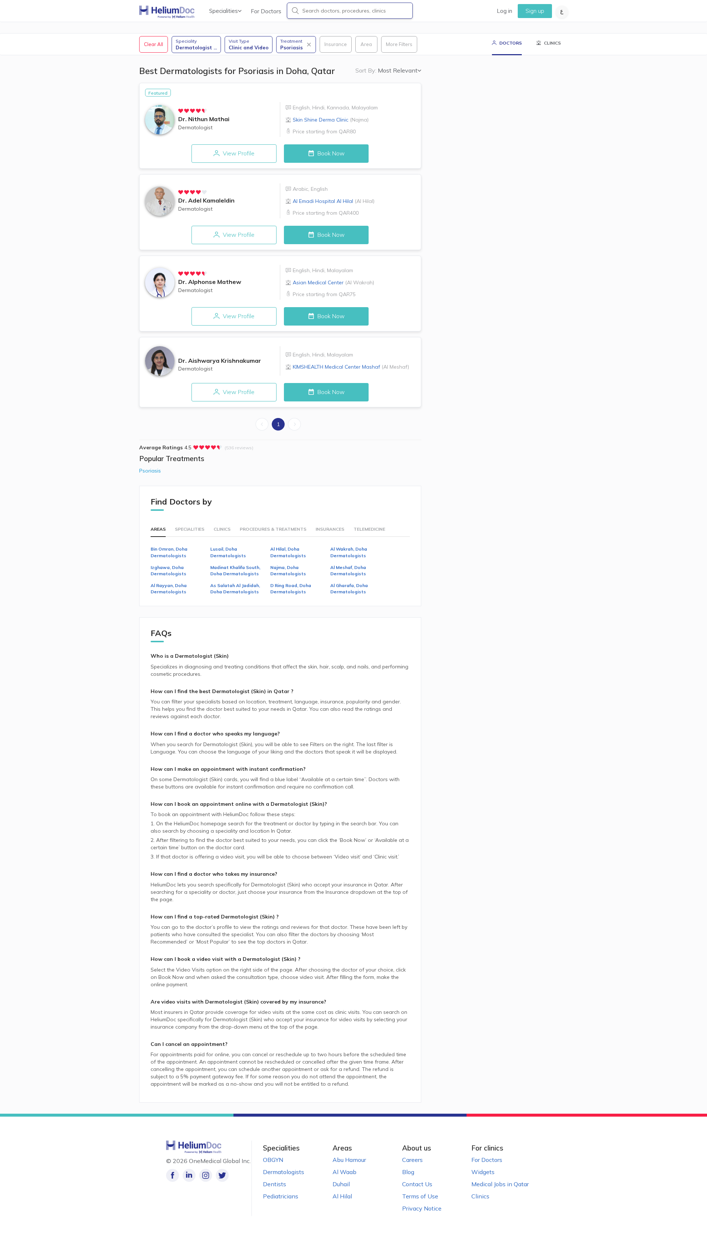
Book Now (330, 153)
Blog (408, 1172)
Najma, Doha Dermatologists (288, 570)
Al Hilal (342, 1196)
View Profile (237, 153)
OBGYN (273, 1159)
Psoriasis (150, 470)
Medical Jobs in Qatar (500, 1184)
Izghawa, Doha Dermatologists (168, 570)
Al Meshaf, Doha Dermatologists (348, 570)
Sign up (534, 10)
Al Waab (344, 1172)
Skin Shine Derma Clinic (331, 119)
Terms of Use (420, 1196)
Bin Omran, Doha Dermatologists (169, 552)
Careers (412, 1159)
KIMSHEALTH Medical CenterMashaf (351, 366)
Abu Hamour (349, 1159)
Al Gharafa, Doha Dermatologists (349, 588)
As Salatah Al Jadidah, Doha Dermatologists (235, 588)
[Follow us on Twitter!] (222, 1175)
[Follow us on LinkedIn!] (189, 1175)
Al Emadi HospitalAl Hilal (333, 201)
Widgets (483, 1172)
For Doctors (266, 11)
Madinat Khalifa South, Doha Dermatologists (235, 570)
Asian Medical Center (333, 282)
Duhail (341, 1184)
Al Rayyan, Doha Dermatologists (169, 588)
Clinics (480, 1196)
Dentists (274, 1184)
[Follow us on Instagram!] (205, 1175)
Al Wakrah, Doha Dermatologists (348, 552)
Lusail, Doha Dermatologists (228, 552)
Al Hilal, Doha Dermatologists (288, 552)
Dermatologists (283, 1172)
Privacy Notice (422, 1208)
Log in (504, 10)
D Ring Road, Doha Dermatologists (290, 588)
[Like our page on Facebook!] (172, 1175)
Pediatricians (280, 1196)
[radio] (180, 110)
